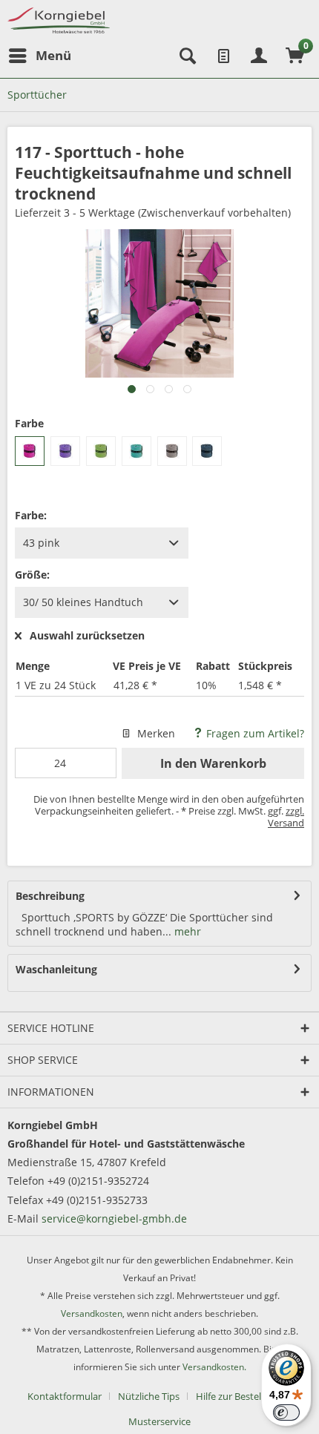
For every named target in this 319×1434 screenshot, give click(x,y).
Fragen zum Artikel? (253, 733)
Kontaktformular (64, 1396)
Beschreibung (50, 896)
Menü (53, 55)
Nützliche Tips (149, 1396)
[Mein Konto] (259, 55)
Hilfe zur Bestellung (238, 1396)
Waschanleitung (56, 969)
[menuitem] (39, 55)
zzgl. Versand (286, 816)
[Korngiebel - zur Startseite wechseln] (58, 20)
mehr (186, 931)
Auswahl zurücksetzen (87, 636)
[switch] (286, 1412)
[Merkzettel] (222, 55)
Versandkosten (91, 1313)
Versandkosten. (214, 1367)
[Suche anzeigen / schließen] (186, 55)
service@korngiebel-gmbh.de (114, 1218)
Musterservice (159, 1421)
